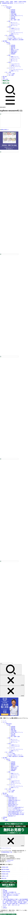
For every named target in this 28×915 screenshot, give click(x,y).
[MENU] (10, 104)
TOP (4, 889)
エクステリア (11, 31)
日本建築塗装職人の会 (6, 852)
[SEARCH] (10, 94)
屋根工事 (13, 48)
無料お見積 (3, 878)
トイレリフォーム (15, 29)
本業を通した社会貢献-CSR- (9, 892)
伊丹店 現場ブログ (12, 797)
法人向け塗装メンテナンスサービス (11, 893)
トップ (4, 721)
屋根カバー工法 (14, 49)
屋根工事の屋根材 (5, 869)
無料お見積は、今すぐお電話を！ (8, 914)
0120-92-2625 (10, 860)
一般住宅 (7, 42)
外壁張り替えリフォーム (17, 15)
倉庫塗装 (13, 18)
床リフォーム (14, 22)
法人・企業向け (9, 752)
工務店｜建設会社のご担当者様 (15, 39)
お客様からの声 (4, 876)
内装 (9, 21)
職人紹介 (5, 76)
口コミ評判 (5, 79)
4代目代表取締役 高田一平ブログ (16, 813)
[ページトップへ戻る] (16, 914)
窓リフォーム (14, 25)
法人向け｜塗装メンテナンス (15, 38)
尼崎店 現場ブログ (12, 803)
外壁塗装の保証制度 (5, 871)
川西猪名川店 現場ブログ (14, 800)
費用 (6, 820)
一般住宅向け (8, 7)
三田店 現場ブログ (12, 798)
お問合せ (5, 907)
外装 (9, 8)
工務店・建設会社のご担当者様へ (11, 895)
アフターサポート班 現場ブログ (16, 810)
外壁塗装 (13, 9)
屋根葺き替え (14, 51)
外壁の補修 (13, 14)
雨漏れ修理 (13, 52)
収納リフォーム (14, 56)
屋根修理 (13, 12)
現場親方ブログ (9, 796)
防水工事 (13, 17)
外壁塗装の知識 (4, 873)
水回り (9, 26)
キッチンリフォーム (16, 66)
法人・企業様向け (9, 35)
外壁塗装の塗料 (4, 867)
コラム (4, 906)
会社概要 (5, 890)
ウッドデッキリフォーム (17, 32)
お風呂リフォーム (15, 28)
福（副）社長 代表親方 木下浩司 (16, 814)
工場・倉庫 (11, 75)
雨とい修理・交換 (15, 19)
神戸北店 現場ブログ (13, 804)
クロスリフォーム (15, 24)
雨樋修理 (13, 53)
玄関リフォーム (14, 34)
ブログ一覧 (5, 794)
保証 (4, 78)
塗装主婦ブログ (12, 815)
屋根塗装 (13, 11)
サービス (5, 5)
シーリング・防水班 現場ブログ (16, 807)
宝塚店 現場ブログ (12, 801)
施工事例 (5, 41)
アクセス (8, 861)
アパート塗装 (11, 36)
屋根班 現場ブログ (12, 806)
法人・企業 (8, 72)
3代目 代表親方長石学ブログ (15, 811)
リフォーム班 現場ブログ (14, 808)
